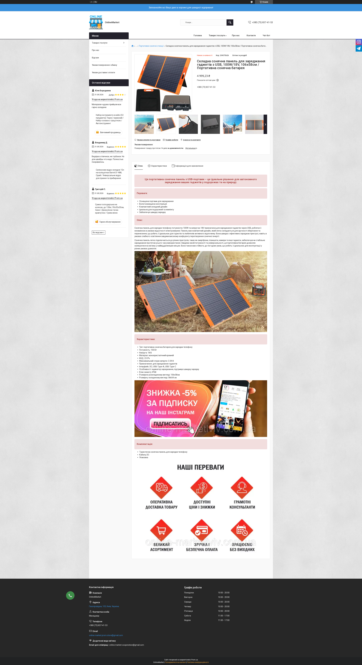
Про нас (236, 35)
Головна (198, 35)
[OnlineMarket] (96, 22)
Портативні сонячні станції (151, 46)
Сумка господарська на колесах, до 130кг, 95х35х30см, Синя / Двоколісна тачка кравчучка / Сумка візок (109, 208)
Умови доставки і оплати (103, 72)
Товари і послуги (217, 35)
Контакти (251, 35)
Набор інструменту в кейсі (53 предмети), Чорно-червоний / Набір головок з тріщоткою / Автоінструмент (110, 119)
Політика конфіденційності (198, 662)
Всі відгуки (98, 232)
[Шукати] (230, 22)
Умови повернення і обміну (104, 65)
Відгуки (95, 58)
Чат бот (266, 35)
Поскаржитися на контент (175, 662)
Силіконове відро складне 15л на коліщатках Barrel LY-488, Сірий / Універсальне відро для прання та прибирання (110, 174)
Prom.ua (194, 660)
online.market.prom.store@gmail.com (106, 635)
